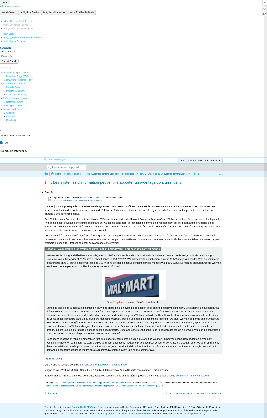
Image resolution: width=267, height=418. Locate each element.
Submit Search (9, 61)
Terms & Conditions (118, 413)
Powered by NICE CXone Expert (88, 407)
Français (76, 174)
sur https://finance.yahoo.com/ (192, 375)
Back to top (49, 393)
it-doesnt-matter (119, 364)
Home (58, 174)
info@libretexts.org (195, 413)
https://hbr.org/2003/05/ (96, 364)
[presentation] (119, 302)
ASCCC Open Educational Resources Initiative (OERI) (78, 201)
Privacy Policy (100, 413)
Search (49, 167)
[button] (11, 116)
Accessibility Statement (139, 413)
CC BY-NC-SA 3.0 (157, 382)
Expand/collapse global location (220, 173)
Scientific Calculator (16, 94)
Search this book (8, 51)
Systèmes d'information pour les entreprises (113, 174)
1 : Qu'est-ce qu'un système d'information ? (166, 174)
